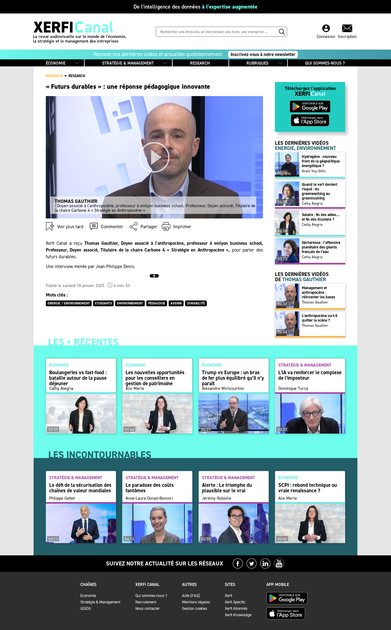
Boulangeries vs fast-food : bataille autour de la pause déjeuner (78, 378)
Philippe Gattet (62, 498)
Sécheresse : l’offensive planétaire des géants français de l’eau (321, 247)
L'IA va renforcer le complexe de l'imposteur (310, 375)
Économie (88, 595)
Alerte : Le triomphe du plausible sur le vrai (227, 487)
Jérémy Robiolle (216, 498)
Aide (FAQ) (191, 595)
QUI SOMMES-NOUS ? (325, 63)
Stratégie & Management (100, 602)
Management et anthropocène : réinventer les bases (318, 292)
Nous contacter (147, 608)
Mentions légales (196, 602)
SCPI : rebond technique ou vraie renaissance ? (307, 487)
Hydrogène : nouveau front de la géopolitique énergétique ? (321, 161)
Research (76, 75)
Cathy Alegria (312, 203)
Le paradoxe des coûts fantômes (150, 487)
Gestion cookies (194, 608)
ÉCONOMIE (55, 63)
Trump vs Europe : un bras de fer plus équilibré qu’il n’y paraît (233, 378)
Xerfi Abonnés (236, 608)
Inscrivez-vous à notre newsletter (263, 54)
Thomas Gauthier (315, 302)
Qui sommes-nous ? (151, 595)
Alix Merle (135, 388)
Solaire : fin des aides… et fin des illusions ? (320, 217)
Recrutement (145, 602)
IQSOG (85, 608)
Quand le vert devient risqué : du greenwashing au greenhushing (319, 191)
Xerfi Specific (235, 602)
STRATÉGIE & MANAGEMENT (128, 63)
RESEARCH (200, 63)
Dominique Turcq (293, 388)
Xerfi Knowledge (238, 614)
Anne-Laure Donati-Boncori (149, 498)
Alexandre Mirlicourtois (223, 388)
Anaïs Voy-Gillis (314, 171)
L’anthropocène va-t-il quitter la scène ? (320, 317)
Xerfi (228, 595)
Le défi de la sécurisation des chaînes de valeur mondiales (80, 487)
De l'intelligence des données (195, 6)
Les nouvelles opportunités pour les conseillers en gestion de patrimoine (155, 378)
